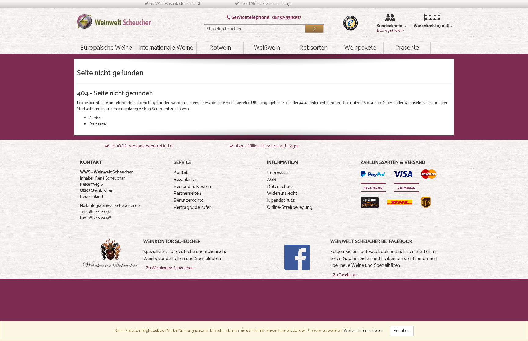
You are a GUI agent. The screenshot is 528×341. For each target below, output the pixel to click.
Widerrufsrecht (282, 193)
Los (314, 27)
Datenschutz (280, 187)
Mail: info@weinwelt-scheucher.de (110, 205)
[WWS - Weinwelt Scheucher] (114, 21)
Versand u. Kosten (192, 187)
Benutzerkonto (189, 200)
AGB (271, 180)
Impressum (278, 173)
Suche (388, 103)
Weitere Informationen (364, 330)
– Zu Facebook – (344, 275)
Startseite (85, 109)
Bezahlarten (186, 180)
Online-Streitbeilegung (289, 207)
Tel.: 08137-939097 (95, 212)
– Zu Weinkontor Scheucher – (169, 268)
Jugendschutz (281, 200)
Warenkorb (423, 26)
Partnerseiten (187, 193)
